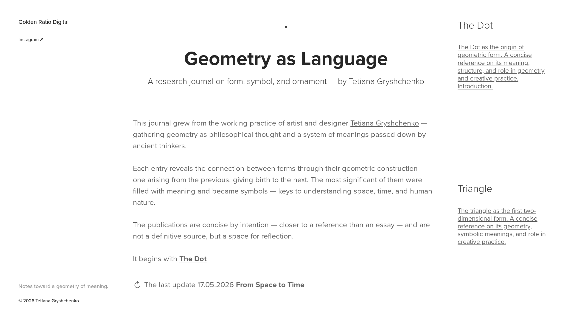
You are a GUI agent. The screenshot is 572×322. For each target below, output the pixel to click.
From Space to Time (270, 284)
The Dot (475, 25)
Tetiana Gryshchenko (384, 122)
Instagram (28, 39)
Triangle (475, 188)
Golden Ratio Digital (43, 22)
